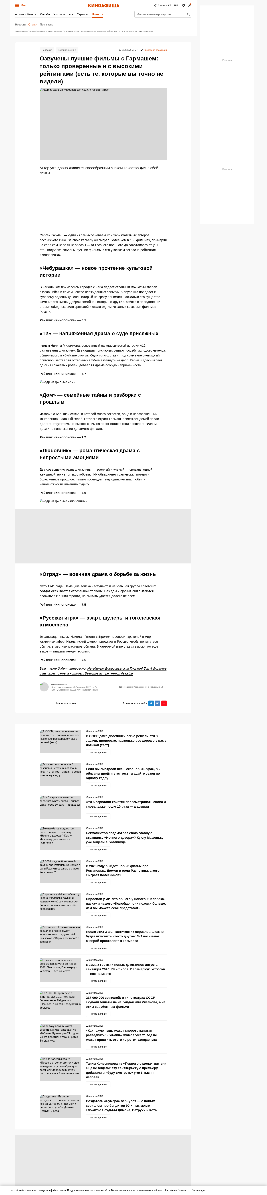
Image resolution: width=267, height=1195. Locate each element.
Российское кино (67, 50)
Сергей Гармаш (51, 235)
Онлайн (45, 14)
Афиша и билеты (26, 14)
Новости (97, 14)
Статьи (32, 24)
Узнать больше (178, 1190)
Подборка (47, 50)
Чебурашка (155, 687)
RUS (176, 5)
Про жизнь (46, 24)
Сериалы (82, 14)
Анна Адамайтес (59, 684)
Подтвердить (199, 1190)
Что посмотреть (63, 14)
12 (162, 687)
